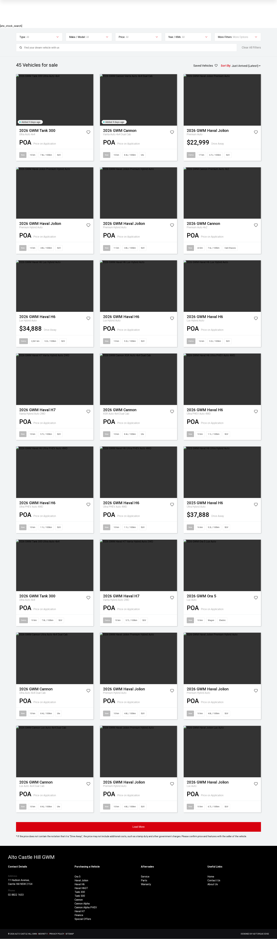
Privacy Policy (56, 934)
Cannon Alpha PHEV (86, 907)
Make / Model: (77, 37)
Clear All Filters (251, 47)
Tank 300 (80, 892)
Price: (122, 37)
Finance (79, 915)
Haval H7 (80, 911)
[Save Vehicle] (88, 133)
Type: (22, 37)
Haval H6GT (81, 888)
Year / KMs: (174, 37)
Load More (138, 826)
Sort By (225, 65)
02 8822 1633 (16, 894)
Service (145, 876)
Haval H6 (80, 884)
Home (210, 876)
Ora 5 (77, 876)
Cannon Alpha (82, 903)
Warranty (146, 884)
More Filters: (225, 37)
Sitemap (70, 934)
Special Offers (83, 919)
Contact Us (213, 880)
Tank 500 (80, 895)
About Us (212, 884)
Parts (144, 880)
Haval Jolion (81, 880)
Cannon (79, 899)
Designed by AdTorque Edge (255, 934)
